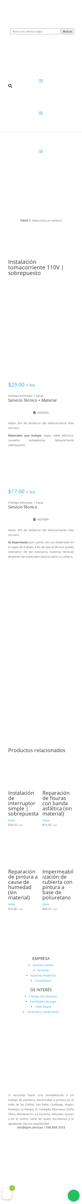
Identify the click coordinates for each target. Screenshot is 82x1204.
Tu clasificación (18, 611)
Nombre (14, 641)
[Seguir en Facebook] (37, 1088)
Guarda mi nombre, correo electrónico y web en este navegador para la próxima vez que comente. (39, 684)
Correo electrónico (21, 660)
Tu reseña (16, 616)
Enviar (63, 700)
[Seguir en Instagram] (45, 1088)
